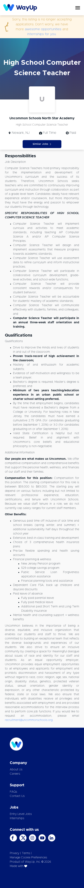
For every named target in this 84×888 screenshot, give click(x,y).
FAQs (13, 791)
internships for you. (41, 34)
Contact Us (17, 796)
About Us (16, 769)
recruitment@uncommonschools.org (29, 720)
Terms (26, 853)
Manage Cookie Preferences (28, 857)
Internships (17, 818)
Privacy (14, 853)
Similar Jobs (40, 144)
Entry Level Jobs (21, 814)
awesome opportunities (43, 29)
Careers (15, 773)
